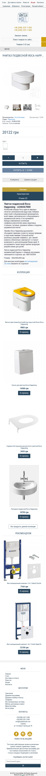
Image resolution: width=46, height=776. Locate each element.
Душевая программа (12, 695)
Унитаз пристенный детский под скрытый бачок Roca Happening (24, 323)
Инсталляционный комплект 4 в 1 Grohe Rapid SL (24, 644)
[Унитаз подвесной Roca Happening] (7, 106)
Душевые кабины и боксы (14, 698)
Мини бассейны (10, 706)
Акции (7, 682)
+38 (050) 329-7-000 (23, 30)
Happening (11, 119)
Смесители (9, 693)
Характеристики (23, 194)
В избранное (14, 180)
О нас (7, 676)
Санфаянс (8, 700)
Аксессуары (9, 708)
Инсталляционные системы (15, 702)
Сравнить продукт (30, 180)
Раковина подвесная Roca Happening (24, 509)
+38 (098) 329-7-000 (23, 27)
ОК (23, 766)
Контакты (8, 684)
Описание (23, 189)
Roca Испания (20, 117)
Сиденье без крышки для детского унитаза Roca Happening (24, 447)
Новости (8, 680)
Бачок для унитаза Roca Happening (24, 385)
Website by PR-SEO (24, 775)
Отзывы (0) (23, 198)
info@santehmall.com (23, 722)
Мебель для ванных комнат (15, 704)
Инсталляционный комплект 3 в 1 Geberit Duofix (24, 583)
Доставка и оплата (12, 678)
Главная (8, 674)
